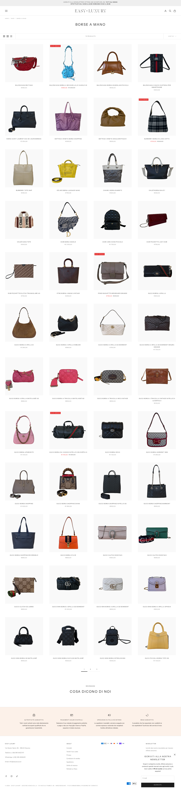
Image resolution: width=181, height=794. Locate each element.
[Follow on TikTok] (17, 776)
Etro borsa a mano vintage (68, 293)
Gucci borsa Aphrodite (24, 452)
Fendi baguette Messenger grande (112, 293)
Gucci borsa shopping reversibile (24, 555)
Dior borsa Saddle (68, 242)
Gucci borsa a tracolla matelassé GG (68, 398)
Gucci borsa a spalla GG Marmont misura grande (157, 346)
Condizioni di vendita (73, 759)
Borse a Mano (21, 18)
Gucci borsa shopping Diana (68, 503)
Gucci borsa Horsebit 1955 (157, 452)
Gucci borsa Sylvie (68, 555)
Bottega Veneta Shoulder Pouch (113, 139)
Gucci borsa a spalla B (24, 345)
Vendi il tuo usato (72, 752)
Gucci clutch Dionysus (112, 555)
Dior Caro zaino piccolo (113, 242)
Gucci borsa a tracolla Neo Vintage (112, 398)
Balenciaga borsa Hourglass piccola (113, 85)
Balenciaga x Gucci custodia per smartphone (157, 86)
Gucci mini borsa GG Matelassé (24, 658)
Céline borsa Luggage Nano (68, 190)
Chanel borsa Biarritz (112, 190)
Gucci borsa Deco (112, 452)
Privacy (69, 755)
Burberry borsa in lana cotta (157, 139)
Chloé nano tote (24, 242)
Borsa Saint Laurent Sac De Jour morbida (24, 139)
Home (7, 18)
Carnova (94, 785)
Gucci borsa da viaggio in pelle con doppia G (68, 452)
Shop (12, 18)
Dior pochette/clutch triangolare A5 (24, 293)
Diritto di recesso (72, 765)
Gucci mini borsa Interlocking (112, 658)
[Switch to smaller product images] (8, 36)
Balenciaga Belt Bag (24, 85)
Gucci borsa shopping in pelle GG (113, 503)
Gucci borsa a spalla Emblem (68, 345)
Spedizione (70, 762)
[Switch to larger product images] (4, 36)
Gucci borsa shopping (24, 503)
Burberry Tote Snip (24, 190)
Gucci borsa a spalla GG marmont (112, 345)
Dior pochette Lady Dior (157, 242)
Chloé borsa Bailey (157, 190)
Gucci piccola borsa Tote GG (157, 658)
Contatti (69, 748)
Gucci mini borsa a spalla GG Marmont (68, 606)
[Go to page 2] (97, 669)
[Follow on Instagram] (11, 776)
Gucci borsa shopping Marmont (157, 503)
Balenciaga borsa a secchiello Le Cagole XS (68, 85)
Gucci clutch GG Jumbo (24, 606)
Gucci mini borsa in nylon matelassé (68, 658)
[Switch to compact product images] (11, 36)
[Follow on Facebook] (6, 776)
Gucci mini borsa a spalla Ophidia (157, 606)
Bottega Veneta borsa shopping (68, 139)
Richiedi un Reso (72, 769)
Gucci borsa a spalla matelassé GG (24, 398)
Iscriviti (158, 785)
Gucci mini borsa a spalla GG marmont (113, 606)
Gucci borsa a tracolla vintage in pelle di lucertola (157, 399)
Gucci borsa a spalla (157, 293)
